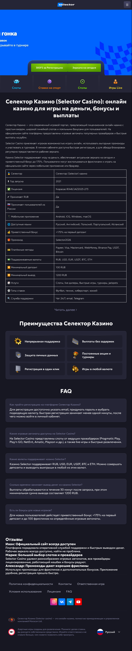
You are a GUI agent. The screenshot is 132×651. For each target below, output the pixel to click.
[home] (66, 5)
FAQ (69, 591)
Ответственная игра (90, 584)
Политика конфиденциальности (31, 584)
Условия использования (25, 591)
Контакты (65, 584)
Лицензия (54, 591)
